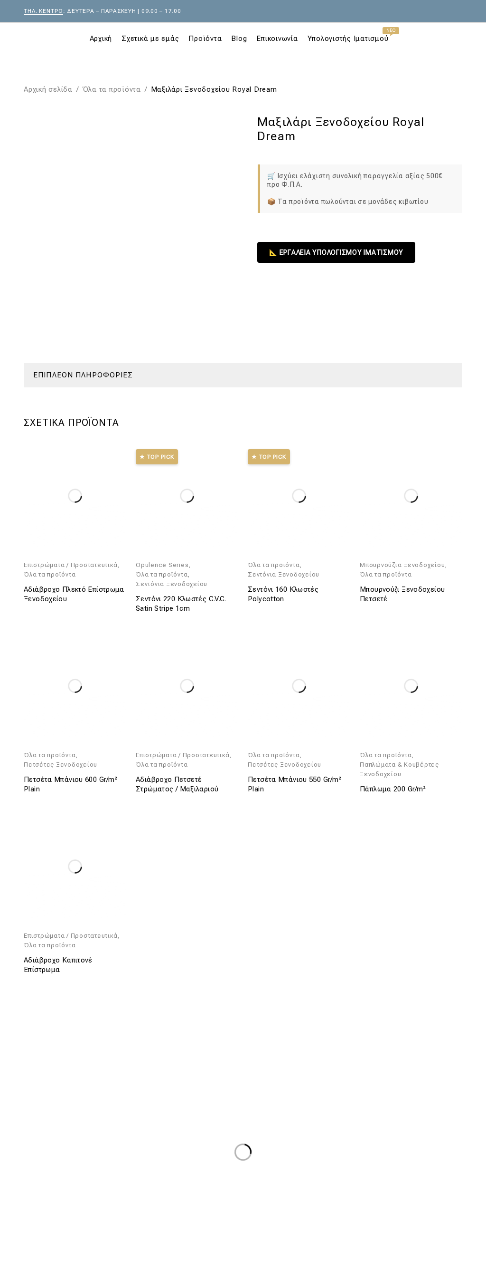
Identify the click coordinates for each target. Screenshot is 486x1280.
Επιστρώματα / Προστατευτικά (70, 564)
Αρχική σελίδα (48, 89)
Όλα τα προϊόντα (112, 89)
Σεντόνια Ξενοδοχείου (171, 583)
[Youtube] (103, 1248)
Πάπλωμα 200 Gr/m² (393, 789)
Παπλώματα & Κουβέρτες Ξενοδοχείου (399, 769)
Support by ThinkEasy (424, 1249)
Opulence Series (162, 564)
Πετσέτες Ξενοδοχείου (60, 764)
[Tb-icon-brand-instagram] (69, 1248)
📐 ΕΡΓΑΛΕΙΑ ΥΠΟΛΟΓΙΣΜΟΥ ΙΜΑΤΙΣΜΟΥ (336, 252)
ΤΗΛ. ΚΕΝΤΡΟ (43, 11)
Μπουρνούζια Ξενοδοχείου (402, 564)
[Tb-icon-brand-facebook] (35, 1248)
